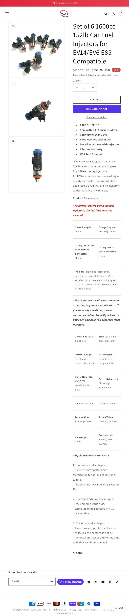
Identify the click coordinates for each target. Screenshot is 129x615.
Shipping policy (110, 610)
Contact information (66, 613)
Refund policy (60, 610)
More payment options (97, 117)
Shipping (92, 75)
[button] (7, 13)
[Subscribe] (51, 581)
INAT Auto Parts (26, 610)
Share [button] (79, 552)
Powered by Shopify (42, 610)
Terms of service (92, 610)
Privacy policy (76, 610)
